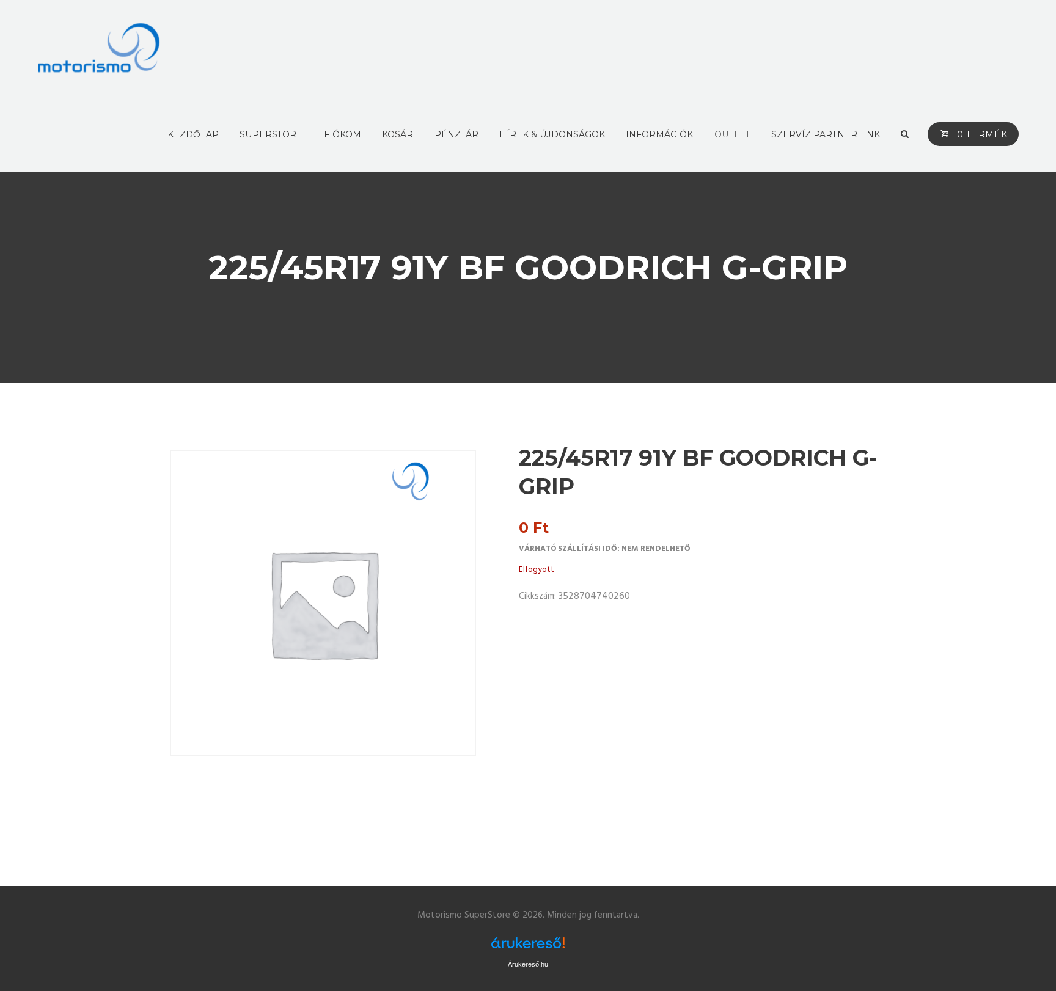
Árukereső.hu (528, 964)
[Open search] (904, 134)
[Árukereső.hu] (528, 944)
